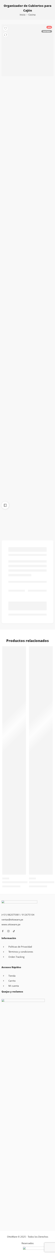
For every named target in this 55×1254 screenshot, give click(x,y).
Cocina (31, 14)
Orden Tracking (16, 956)
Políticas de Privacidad (20, 946)
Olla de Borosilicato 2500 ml (18, 882)
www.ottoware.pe (11, 924)
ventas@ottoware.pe (12, 919)
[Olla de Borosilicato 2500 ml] (14, 760)
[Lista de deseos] (5, 28)
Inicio (22, 14)
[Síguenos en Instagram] (8, 931)
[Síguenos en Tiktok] (14, 931)
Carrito (12, 980)
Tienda (11, 975)
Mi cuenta (13, 985)
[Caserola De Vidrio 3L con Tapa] (41, 760)
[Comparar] (5, 34)
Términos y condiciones (20, 951)
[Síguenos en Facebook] (3, 931)
